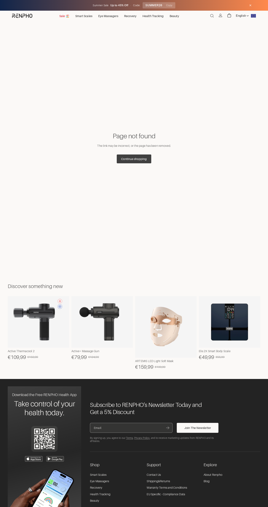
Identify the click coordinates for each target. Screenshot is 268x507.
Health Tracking (100, 494)
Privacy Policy (142, 437)
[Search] (212, 15)
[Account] (220, 15)
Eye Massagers (99, 481)
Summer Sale (101, 5)
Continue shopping (134, 159)
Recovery (96, 487)
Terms (129, 437)
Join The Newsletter (197, 428)
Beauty (94, 500)
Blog (207, 481)
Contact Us (154, 475)
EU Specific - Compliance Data (166, 494)
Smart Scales (98, 475)
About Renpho (213, 475)
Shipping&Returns (158, 481)
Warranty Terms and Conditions (167, 487)
